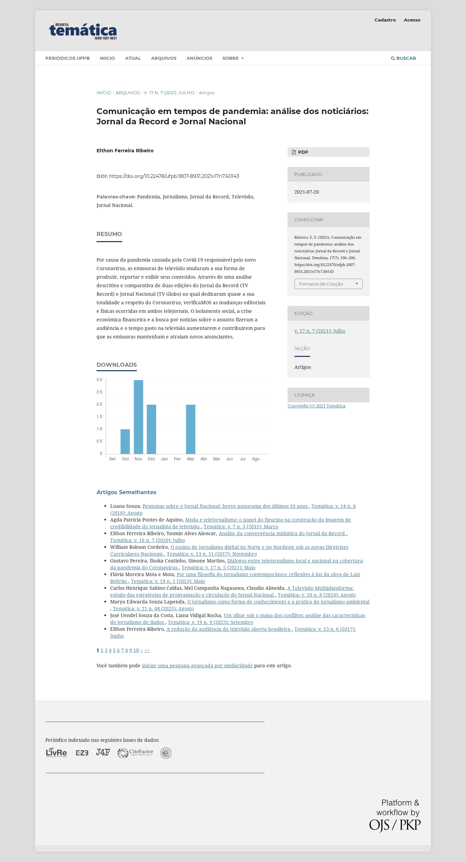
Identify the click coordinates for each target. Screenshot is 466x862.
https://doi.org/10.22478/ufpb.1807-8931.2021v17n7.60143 (174, 176)
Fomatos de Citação (321, 284)
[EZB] (82, 764)
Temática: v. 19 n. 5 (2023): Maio (168, 581)
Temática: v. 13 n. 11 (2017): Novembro (212, 554)
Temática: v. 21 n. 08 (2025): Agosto (153, 608)
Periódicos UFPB (67, 58)
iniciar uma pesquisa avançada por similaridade (197, 665)
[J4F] (103, 764)
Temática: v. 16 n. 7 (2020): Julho (147, 540)
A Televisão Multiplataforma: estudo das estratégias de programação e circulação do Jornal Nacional (232, 591)
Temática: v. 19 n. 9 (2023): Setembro (210, 622)
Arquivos (163, 58)
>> (147, 650)
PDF (302, 152)
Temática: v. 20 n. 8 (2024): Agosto (317, 595)
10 (136, 650)
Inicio (107, 58)
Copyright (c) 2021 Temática (317, 406)
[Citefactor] (135, 764)
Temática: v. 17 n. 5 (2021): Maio (218, 567)
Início (104, 92)
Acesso (412, 20)
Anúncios (199, 58)
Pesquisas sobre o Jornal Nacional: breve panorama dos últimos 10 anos (226, 506)
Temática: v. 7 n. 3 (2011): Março (241, 526)
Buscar (405, 58)
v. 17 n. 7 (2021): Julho (169, 92)
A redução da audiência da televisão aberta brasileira (229, 629)
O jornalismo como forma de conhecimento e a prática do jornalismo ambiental (278, 601)
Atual (133, 58)
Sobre (231, 58)
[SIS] (166, 764)
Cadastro (385, 20)
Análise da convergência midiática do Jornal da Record (282, 533)
